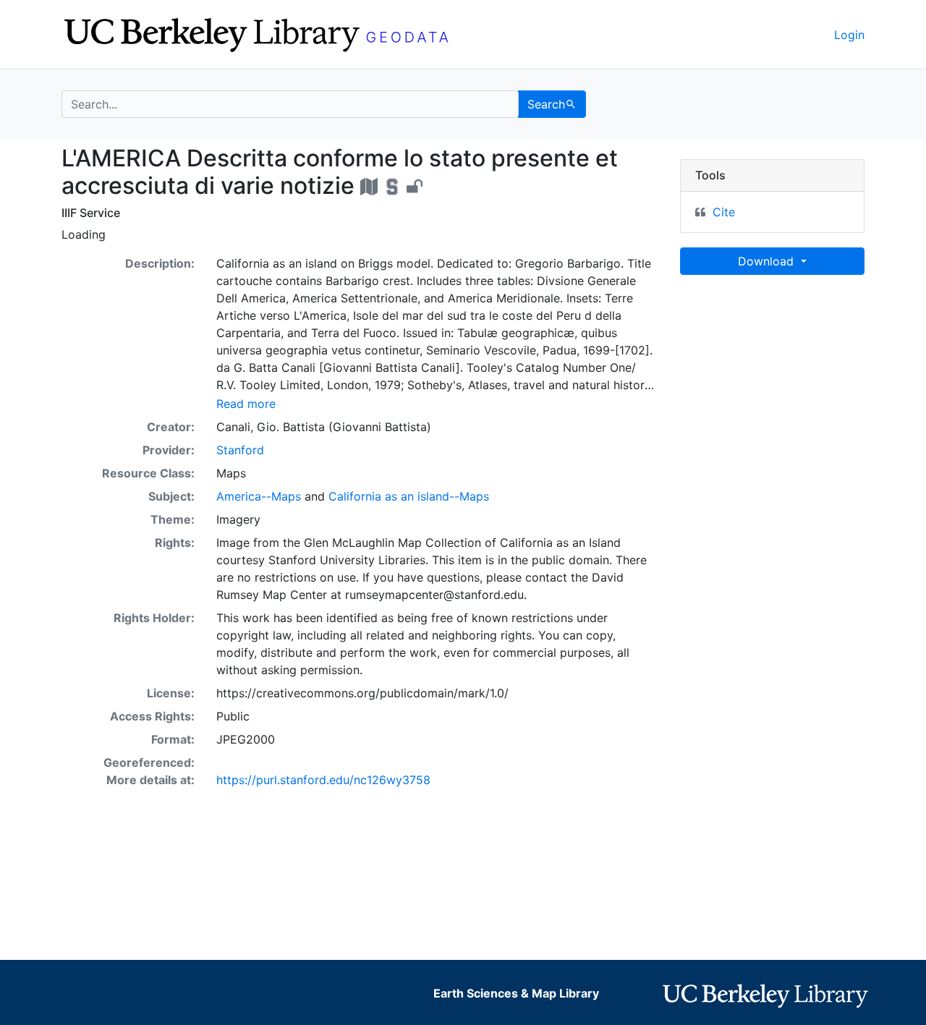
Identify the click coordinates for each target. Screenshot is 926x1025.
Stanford (240, 450)
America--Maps (258, 496)
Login (849, 34)
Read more (246, 403)
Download (767, 261)
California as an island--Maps (408, 496)
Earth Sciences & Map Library (516, 993)
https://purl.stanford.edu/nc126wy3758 (323, 780)
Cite (724, 212)
